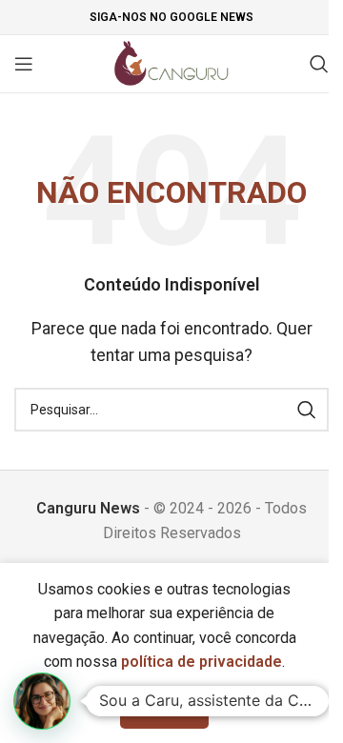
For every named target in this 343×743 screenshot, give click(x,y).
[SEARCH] (307, 410)
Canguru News (88, 508)
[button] (42, 701)
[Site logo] (172, 62)
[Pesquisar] (319, 64)
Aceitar (164, 708)
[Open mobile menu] (24, 64)
